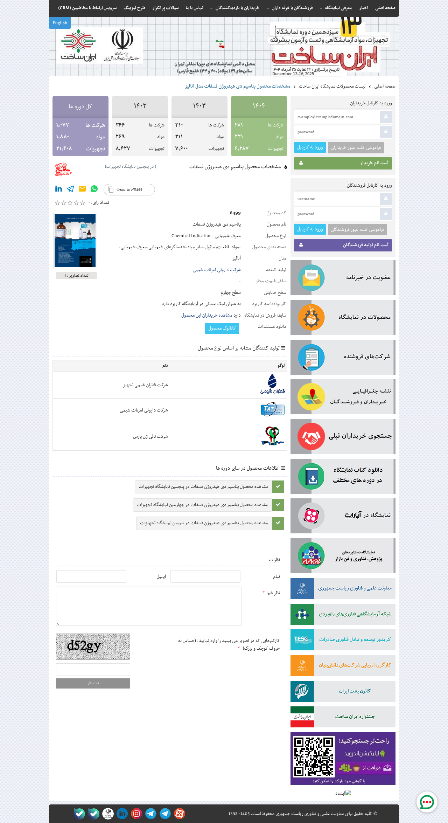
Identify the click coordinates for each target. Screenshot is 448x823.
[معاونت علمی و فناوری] (343, 590)
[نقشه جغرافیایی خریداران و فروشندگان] (343, 398)
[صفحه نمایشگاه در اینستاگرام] (135, 813)
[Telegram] (70, 190)
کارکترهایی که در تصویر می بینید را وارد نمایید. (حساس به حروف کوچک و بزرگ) (229, 644)
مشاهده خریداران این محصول (206, 315)
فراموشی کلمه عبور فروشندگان (357, 230)
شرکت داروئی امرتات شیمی (217, 270)
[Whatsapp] (94, 190)
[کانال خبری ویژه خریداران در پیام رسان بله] (92, 813)
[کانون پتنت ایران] (343, 693)
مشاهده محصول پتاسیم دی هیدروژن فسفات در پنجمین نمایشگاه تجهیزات (203, 487)
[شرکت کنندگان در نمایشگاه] (343, 359)
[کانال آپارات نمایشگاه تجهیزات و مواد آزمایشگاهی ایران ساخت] (343, 517)
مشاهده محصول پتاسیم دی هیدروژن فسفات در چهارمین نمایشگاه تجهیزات (202, 505)
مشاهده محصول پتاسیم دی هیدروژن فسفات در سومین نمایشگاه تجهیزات (204, 523)
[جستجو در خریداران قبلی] (343, 438)
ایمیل (161, 577)
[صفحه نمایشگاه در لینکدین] (121, 813)
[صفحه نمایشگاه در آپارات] (178, 813)
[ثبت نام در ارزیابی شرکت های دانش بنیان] (343, 667)
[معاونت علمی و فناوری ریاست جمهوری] (106, 813)
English (59, 23)
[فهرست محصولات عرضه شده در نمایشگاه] (343, 319)
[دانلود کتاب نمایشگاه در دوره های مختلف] (343, 478)
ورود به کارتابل (310, 147)
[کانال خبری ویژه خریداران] (149, 813)
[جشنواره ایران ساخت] (343, 718)
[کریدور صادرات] (343, 641)
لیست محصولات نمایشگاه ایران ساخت (332, 86)
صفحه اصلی (385, 86)
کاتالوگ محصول (222, 328)
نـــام (276, 577)
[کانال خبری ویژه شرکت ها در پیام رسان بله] (78, 813)
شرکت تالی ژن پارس (150, 437)
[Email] (82, 190)
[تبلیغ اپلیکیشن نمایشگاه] (343, 760)
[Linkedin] (58, 190)
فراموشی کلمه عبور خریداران (356, 148)
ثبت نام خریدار (374, 163)
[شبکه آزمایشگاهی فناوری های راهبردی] (343, 616)
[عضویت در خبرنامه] (343, 279)
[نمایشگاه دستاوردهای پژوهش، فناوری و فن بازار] (343, 557)
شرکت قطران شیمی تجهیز (145, 385)
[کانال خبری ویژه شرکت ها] (164, 813)
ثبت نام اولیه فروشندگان (365, 245)
